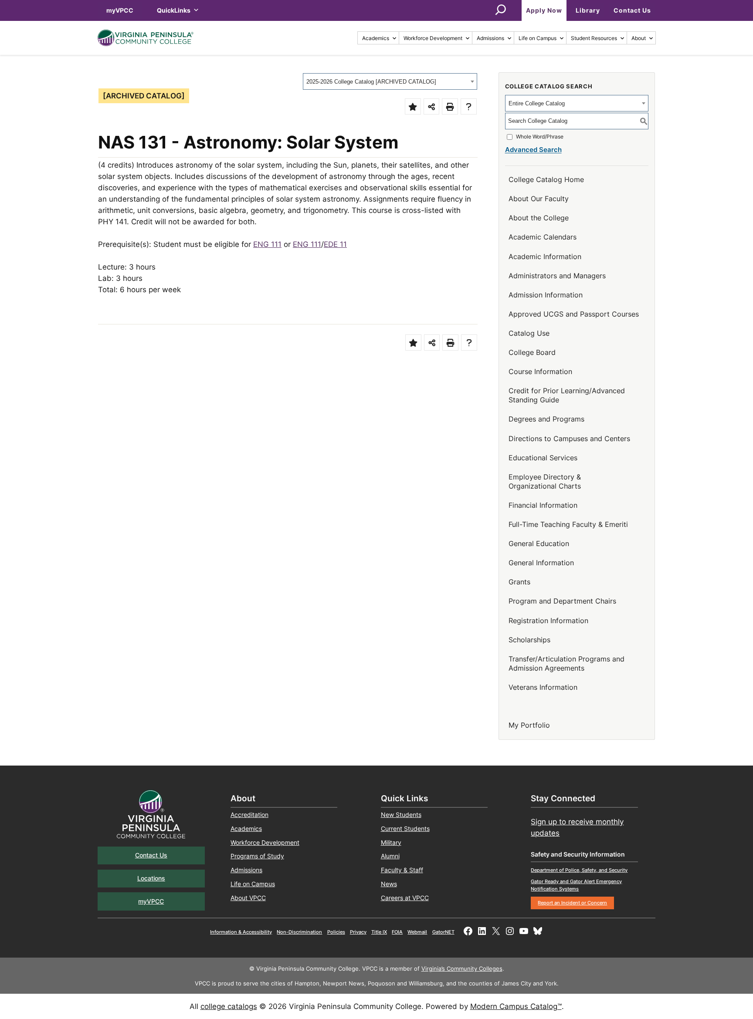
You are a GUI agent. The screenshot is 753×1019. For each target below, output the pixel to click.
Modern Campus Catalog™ (516, 1006)
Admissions (490, 38)
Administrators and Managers (557, 275)
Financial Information (543, 505)
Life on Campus (537, 38)
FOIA (397, 932)
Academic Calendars (543, 237)
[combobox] (390, 81)
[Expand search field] (500, 10)
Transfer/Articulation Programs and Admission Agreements (566, 663)
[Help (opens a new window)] (469, 106)
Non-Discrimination (299, 932)
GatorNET (443, 932)
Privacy (358, 932)
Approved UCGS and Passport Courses (574, 314)
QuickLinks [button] (173, 10)
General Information (541, 562)
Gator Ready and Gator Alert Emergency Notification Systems (576, 885)
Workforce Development (433, 38)
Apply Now (544, 10)
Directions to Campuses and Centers (569, 438)
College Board (532, 352)
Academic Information (545, 256)
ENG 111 (267, 244)
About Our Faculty (539, 198)
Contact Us (632, 10)
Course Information (540, 371)
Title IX (379, 932)
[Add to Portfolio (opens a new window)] (413, 106)
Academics (375, 38)
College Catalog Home (546, 179)
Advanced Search (533, 149)
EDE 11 (335, 244)
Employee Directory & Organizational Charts (545, 481)
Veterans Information (543, 687)
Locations (151, 878)
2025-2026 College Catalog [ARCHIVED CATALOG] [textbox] (371, 81)
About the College (539, 217)
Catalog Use (529, 333)
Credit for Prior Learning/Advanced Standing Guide (567, 395)
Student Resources (594, 38)
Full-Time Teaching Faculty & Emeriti (568, 524)
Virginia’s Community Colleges (461, 968)
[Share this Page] (432, 106)
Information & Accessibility (241, 932)
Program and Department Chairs (562, 601)
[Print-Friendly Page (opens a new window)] (450, 106)
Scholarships (529, 639)
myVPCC (119, 10)
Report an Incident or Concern (572, 903)
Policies (336, 932)
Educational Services (543, 457)
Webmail (417, 932)
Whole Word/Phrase (539, 136)
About (638, 38)
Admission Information (546, 294)
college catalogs (228, 1006)
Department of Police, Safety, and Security (579, 870)
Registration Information (548, 620)
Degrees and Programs (546, 419)
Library (588, 10)
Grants (519, 581)
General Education (539, 543)
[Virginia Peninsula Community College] (145, 38)
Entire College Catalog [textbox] (537, 103)
